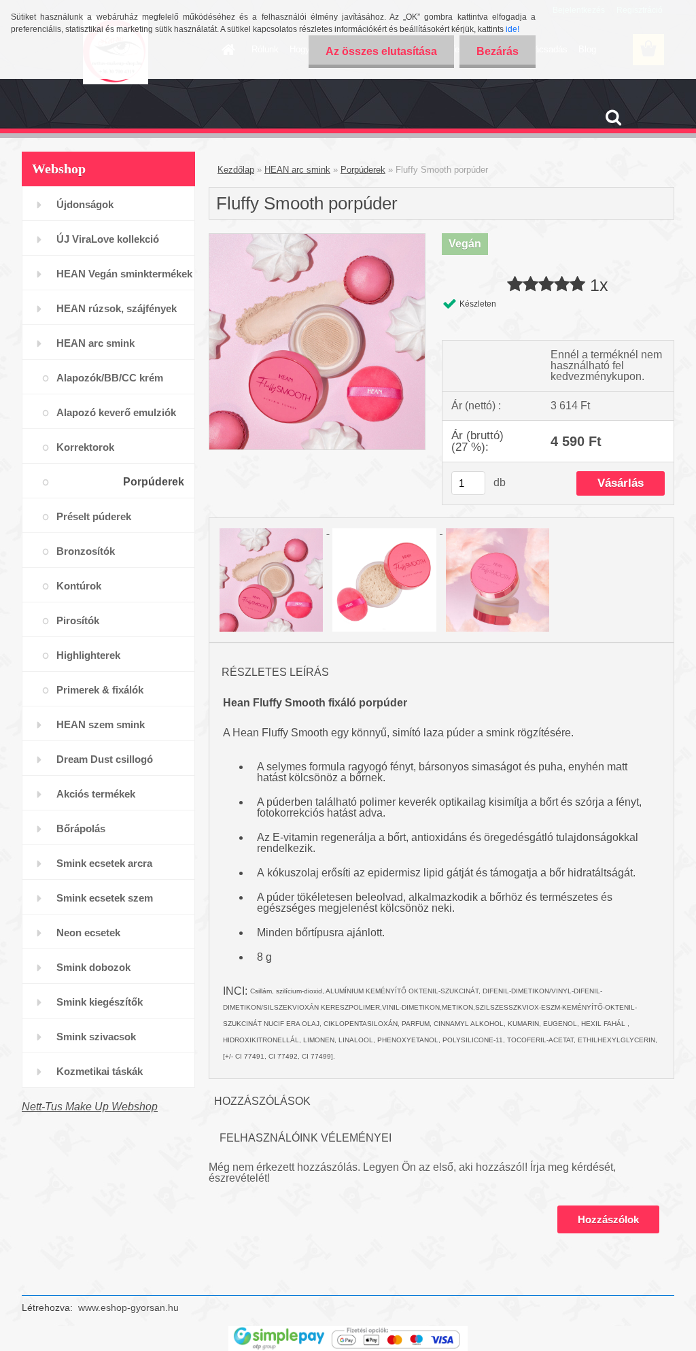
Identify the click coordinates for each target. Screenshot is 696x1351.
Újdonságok (85, 204)
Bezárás (497, 51)
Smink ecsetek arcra (104, 863)
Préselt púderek (93, 516)
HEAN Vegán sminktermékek (124, 273)
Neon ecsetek (88, 932)
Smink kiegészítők (99, 1002)
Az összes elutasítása (381, 51)
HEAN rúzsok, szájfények (116, 308)
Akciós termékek (95, 794)
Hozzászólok (608, 1219)
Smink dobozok (93, 967)
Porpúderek (153, 482)
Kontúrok (78, 586)
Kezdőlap (236, 170)
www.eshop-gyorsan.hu (128, 1307)
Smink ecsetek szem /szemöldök (104, 903)
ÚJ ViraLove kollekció (107, 239)
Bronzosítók (85, 551)
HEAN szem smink (100, 724)
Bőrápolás (80, 828)
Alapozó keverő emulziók (116, 412)
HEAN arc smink (95, 343)
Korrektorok (85, 447)
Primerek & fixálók (99, 690)
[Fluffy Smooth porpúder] (317, 239)
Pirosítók (77, 620)
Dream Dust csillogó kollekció (104, 764)
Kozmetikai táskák (99, 1071)
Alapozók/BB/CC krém (109, 377)
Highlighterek (88, 655)
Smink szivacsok (96, 1036)
